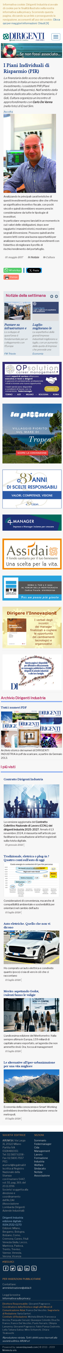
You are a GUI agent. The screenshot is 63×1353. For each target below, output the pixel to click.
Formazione (41, 1157)
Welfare (38, 1164)
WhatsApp (14, 270)
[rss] (34, 1268)
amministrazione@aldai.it (16, 1287)
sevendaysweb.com (27, 1347)
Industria (39, 1161)
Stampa (13, 277)
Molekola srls (9, 1350)
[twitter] (12, 1268)
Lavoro (38, 1154)
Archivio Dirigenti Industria (23, 698)
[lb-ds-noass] (31, 50)
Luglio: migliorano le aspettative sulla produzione (43, 330)
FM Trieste (10, 353)
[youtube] (20, 1268)
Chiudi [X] (43, 23)
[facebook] (5, 1268)
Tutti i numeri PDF (14, 707)
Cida (36, 1147)
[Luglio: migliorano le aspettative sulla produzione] (45, 308)
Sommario (40, 1140)
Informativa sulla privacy (16, 1298)
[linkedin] (27, 1268)
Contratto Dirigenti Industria (23, 779)
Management (42, 1150)
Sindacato (40, 1168)
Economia (37, 353)
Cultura (50, 257)
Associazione (42, 1175)
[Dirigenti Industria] (25, 37)
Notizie (35, 257)
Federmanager (42, 1143)
